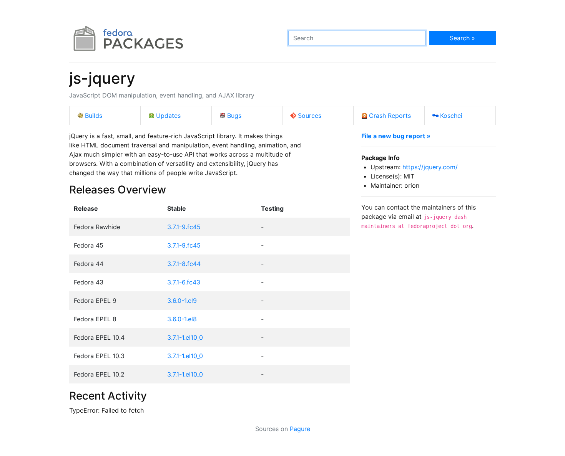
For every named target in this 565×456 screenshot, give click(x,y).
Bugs (234, 115)
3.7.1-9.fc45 (184, 227)
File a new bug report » (395, 136)
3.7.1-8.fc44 (184, 264)
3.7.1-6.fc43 (183, 282)
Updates (168, 115)
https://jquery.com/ (430, 167)
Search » (462, 38)
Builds (93, 115)
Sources (309, 115)
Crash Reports (390, 115)
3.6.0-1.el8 (182, 319)
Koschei (451, 115)
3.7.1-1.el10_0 (185, 337)
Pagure (300, 429)
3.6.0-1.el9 (182, 300)
